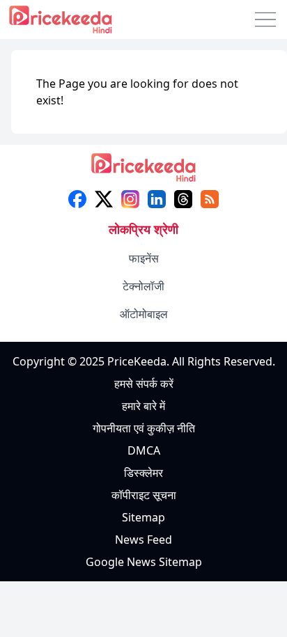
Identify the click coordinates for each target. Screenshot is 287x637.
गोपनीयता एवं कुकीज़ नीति (144, 428)
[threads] (183, 199)
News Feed (143, 539)
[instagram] (130, 199)
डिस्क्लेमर (143, 472)
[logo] (143, 171)
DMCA (143, 450)
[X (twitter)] (104, 199)
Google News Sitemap (144, 561)
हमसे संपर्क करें (143, 383)
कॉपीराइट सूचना (143, 495)
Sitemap (143, 517)
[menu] (265, 19)
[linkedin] (157, 199)
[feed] (210, 199)
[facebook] (77, 199)
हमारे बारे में (143, 406)
